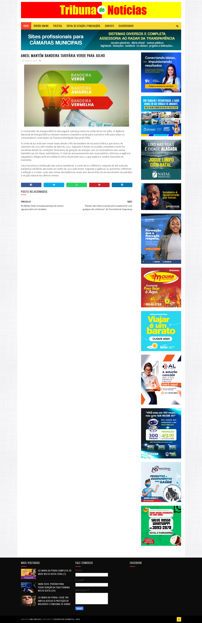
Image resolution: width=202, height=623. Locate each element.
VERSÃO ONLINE (41, 26)
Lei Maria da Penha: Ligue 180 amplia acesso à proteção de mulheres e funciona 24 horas (54, 601)
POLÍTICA (57, 26)
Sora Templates (35, 619)
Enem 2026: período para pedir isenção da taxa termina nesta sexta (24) (54, 587)
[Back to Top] (179, 619)
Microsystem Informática (64, 619)
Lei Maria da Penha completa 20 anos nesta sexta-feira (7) (54, 572)
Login (78, 619)
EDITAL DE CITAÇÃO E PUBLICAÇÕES (83, 26)
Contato (109, 26)
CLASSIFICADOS (126, 26)
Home (26, 26)
